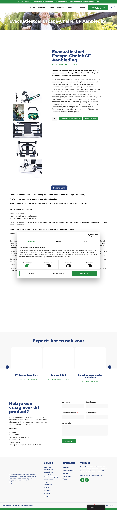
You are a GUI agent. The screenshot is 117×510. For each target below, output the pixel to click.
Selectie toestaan (58, 273)
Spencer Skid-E (26, 375)
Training (65, 473)
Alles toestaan (84, 273)
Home (32, 8)
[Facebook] (82, 480)
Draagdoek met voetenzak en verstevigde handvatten (90, 376)
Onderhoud (71, 8)
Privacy (46, 487)
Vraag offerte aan (91, 118)
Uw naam (66, 402)
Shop (52, 8)
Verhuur (60, 8)
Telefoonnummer (69, 413)
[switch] (48, 265)
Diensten (41, 8)
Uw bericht (66, 423)
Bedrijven (66, 467)
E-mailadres (91, 413)
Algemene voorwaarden (48, 468)
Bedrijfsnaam (92, 402)
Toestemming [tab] (31, 241)
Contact (82, 8)
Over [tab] (85, 241)
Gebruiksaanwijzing (50, 477)
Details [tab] (58, 241)
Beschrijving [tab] (59, 188)
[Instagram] (87, 480)
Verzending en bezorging (49, 473)
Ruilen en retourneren (48, 483)
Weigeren (32, 273)
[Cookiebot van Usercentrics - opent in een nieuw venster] (90, 235)
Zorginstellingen (68, 470)
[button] (7, 367)
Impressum (48, 490)
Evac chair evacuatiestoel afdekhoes (58, 376)
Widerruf (47, 493)
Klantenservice (49, 480)
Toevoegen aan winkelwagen (70, 118)
